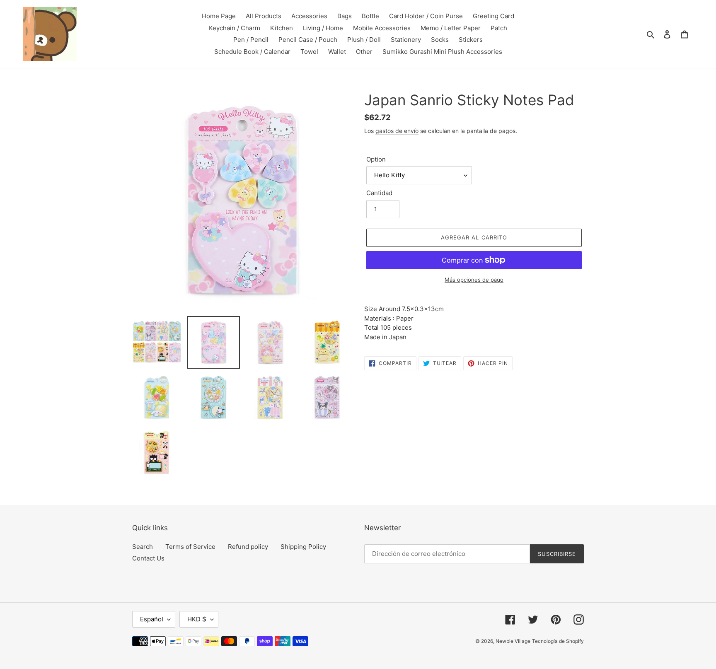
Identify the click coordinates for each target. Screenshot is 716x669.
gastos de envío (396, 130)
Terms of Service (190, 547)
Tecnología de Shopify (558, 641)
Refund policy (248, 547)
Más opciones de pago (474, 279)
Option (376, 159)
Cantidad (379, 193)
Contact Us (148, 558)
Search (142, 547)
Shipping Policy (303, 547)
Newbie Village (513, 641)
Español (151, 619)
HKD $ (196, 619)
